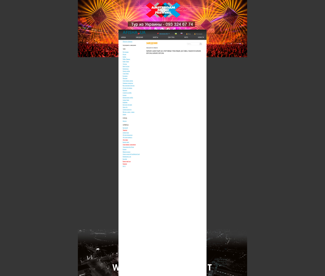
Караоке (125, 90)
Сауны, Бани (126, 100)
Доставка (125, 140)
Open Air (125, 107)
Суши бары (126, 73)
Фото (186, 37)
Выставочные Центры (128, 86)
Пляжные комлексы (128, 83)
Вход (189, 34)
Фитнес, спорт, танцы (128, 112)
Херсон (125, 121)
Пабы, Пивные (126, 59)
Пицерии (125, 78)
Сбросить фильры (127, 42)
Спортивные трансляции (129, 145)
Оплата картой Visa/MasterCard (131, 154)
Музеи (124, 54)
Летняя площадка (127, 135)
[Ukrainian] (176, 34)
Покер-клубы (126, 71)
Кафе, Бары (126, 61)
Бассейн (125, 159)
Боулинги (125, 76)
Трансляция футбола (128, 147)
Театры (125, 64)
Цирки (124, 114)
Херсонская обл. (163, 34)
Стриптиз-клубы (127, 93)
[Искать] (200, 43)
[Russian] (182, 34)
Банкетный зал (127, 161)
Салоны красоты (127, 110)
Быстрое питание (127, 105)
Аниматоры (126, 133)
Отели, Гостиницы (127, 88)
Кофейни (125, 102)
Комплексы (125, 69)
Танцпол (125, 130)
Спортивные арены (128, 81)
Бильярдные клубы (128, 98)
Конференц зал (127, 157)
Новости (201, 37)
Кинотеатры (126, 66)
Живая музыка (126, 152)
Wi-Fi (124, 166)
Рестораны (125, 52)
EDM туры (171, 37)
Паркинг (125, 164)
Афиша (123, 37)
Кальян (124, 149)
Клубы (124, 57)
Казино (124, 95)
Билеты (155, 37)
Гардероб (125, 128)
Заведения (139, 37)
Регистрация (199, 34)
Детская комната (127, 137)
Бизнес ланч (126, 142)
